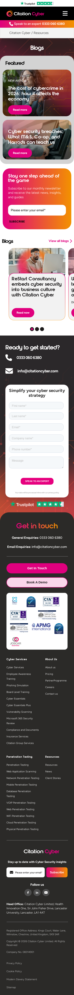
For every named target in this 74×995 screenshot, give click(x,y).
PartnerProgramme (56, 680)
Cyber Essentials (15, 698)
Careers (49, 687)
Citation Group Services (20, 743)
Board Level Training (17, 692)
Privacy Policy (14, 963)
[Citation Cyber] (37, 851)
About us (50, 667)
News (48, 771)
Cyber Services (15, 667)
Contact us (51, 693)
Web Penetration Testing (20, 809)
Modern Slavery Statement (21, 979)
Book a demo (37, 582)
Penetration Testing (17, 764)
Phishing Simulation (17, 685)
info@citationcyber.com (37, 371)
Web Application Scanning (21, 771)
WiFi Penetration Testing (20, 816)
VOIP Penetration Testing (20, 802)
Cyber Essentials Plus (18, 705)
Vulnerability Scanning (19, 711)
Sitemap (11, 987)
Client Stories (53, 778)
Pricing (49, 674)
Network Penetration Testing (22, 778)
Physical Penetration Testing (22, 829)
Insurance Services (17, 736)
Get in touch (37, 568)
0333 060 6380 (53, 24)
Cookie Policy (14, 971)
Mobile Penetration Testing (21, 784)
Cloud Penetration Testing (21, 822)
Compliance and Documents (22, 729)
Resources (51, 764)
